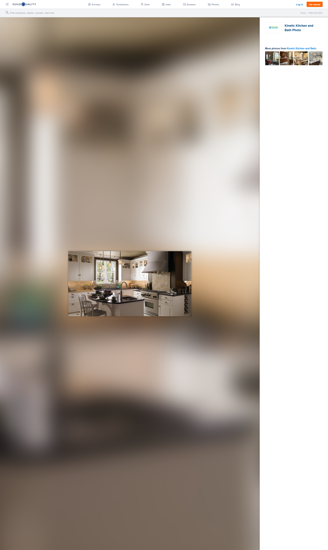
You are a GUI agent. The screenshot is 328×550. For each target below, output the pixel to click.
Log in (299, 4)
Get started (314, 4)
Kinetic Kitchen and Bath (301, 48)
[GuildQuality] (24, 4)
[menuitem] (94, 4)
